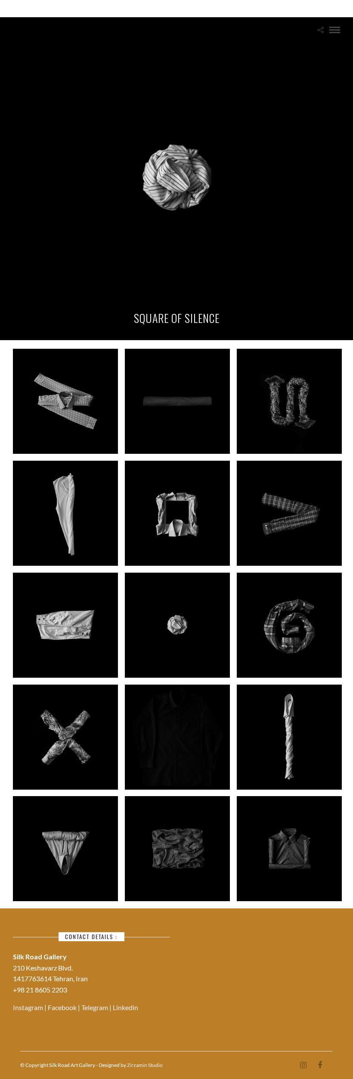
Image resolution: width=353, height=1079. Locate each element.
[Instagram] (303, 1065)
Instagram (28, 1007)
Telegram (95, 1007)
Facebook (63, 1007)
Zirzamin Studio (145, 1065)
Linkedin (125, 1007)
